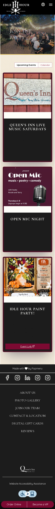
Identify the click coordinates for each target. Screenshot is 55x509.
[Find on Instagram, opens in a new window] (17, 378)
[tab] (26, 65)
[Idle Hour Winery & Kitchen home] (16, 8)
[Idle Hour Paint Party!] (27, 299)
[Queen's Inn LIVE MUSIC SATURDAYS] (27, 120)
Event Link (26, 346)
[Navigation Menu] (50, 4)
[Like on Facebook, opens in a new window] (7, 378)
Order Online (14, 504)
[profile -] (43, 4)
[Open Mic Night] (27, 212)
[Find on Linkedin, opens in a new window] (27, 378)
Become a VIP (40, 504)
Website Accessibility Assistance (27, 483)
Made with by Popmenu (22, 368)
